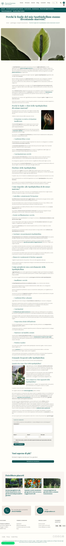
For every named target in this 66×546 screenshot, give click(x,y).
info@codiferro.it (49, 511)
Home (21, 3)
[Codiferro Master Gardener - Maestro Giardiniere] (8, 3)
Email (28, 434)
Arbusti (3, 9)
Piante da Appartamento (47, 9)
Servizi (33, 3)
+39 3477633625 (16, 511)
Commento (16, 424)
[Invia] (56, 3)
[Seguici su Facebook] (54, 536)
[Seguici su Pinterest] (63, 536)
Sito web (43, 434)
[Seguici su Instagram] (56, 536)
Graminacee (35, 9)
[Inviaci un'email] (58, 536)
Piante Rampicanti (6, 11)
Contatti (43, 3)
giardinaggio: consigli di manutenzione (19, 23)
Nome (15, 434)
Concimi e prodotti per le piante (14, 9)
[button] (64, 3)
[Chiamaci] (61, 536)
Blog (38, 3)
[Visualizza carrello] (64, 5)
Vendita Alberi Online (18, 11)
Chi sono (27, 3)
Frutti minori (27, 9)
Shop (48, 3)
